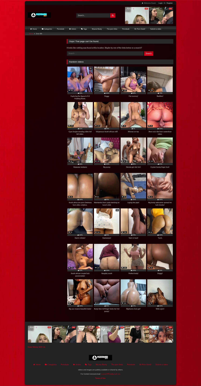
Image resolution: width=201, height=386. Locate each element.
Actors (73, 29)
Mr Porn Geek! (139, 29)
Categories (48, 29)
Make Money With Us (36, 347)
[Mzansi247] (39, 15)
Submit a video (155, 29)
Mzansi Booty (97, 29)
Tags (85, 29)
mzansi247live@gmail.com (110, 374)
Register (170, 3)
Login (161, 3)
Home (34, 29)
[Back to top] (193, 379)
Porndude (60, 29)
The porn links (112, 29)
